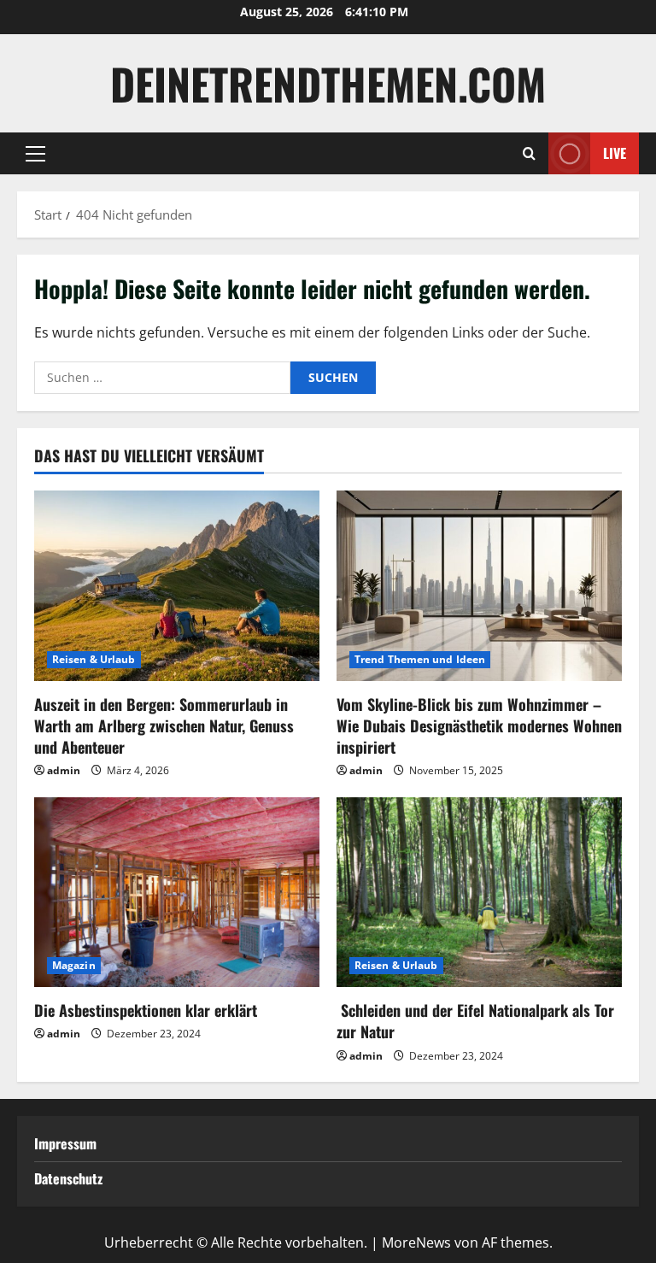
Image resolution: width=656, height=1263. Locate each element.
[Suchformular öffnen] (529, 154)
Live (614, 153)
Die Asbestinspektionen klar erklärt (145, 1010)
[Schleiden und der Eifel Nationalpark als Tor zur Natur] (479, 892)
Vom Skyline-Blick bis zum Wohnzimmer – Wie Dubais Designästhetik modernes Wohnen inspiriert (479, 725)
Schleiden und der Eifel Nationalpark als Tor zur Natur (475, 1021)
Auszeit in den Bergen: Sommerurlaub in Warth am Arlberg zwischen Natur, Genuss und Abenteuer (164, 725)
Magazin (74, 965)
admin (63, 770)
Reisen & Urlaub (94, 659)
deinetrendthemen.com (328, 83)
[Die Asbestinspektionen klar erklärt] (176, 892)
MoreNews (416, 1242)
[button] (35, 154)
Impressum (65, 1143)
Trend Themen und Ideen (419, 659)
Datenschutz (68, 1178)
